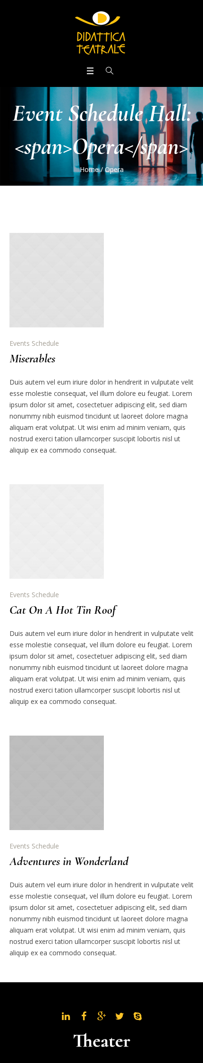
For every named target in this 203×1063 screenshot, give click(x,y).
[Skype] (137, 1016)
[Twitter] (119, 1016)
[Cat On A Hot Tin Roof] (56, 531)
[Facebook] (83, 1016)
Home (89, 169)
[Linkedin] (65, 1016)
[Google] (101, 1016)
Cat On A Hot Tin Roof (62, 609)
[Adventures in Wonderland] (56, 783)
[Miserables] (56, 280)
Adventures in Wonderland (68, 861)
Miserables (32, 358)
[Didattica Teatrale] (101, 32)
